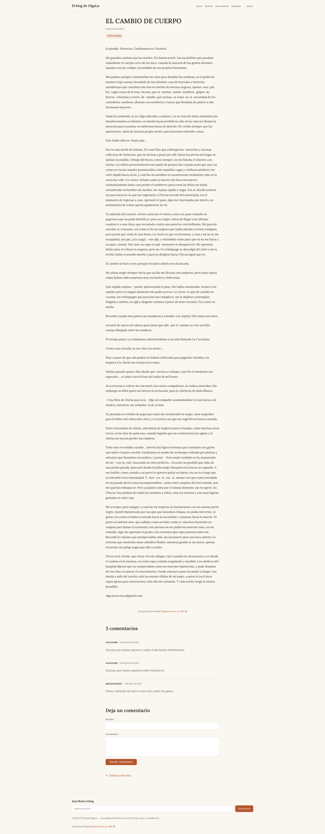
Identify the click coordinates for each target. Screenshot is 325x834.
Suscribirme (244, 808)
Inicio (199, 6)
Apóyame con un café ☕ (174, 611)
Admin (249, 6)
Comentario (112, 734)
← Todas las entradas (118, 776)
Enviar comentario (121, 762)
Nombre (110, 719)
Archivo (209, 6)
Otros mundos (114, 35)
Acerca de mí (222, 6)
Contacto (236, 6)
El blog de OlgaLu (85, 6)
